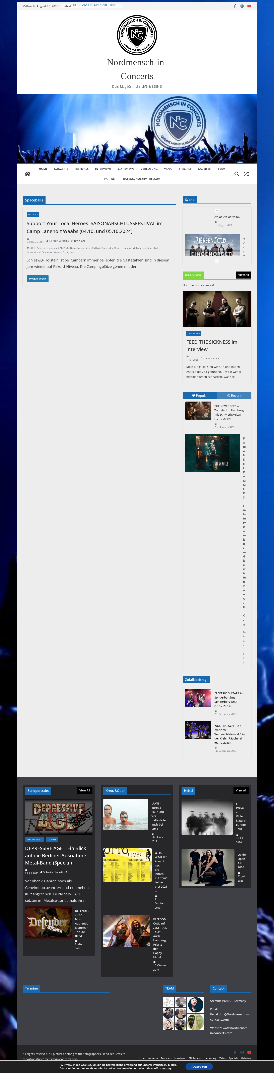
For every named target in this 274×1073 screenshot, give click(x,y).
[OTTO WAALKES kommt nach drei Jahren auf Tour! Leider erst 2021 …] (127, 880)
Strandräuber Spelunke (40, 252)
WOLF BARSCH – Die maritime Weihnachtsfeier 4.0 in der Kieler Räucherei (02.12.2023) (229, 734)
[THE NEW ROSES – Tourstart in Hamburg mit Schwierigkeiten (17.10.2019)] (198, 411)
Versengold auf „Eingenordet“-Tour (96, 6)
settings (167, 1068)
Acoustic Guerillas (47, 248)
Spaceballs (153, 248)
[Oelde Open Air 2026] (208, 867)
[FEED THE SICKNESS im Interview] (217, 309)
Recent (236, 395)
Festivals (82, 169)
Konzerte (61, 169)
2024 (33, 248)
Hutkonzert (129, 248)
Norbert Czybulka (59, 240)
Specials (185, 169)
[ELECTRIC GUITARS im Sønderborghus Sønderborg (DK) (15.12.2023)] (198, 704)
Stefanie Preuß (211, 358)
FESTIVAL (96, 248)
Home (43, 169)
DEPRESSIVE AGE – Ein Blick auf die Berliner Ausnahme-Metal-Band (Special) (56, 855)
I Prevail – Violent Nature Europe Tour (241, 816)
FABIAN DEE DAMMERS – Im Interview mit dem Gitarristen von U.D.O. (244, 528)
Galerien (204, 169)
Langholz (141, 248)
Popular (202, 395)
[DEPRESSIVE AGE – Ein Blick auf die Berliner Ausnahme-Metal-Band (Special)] (58, 817)
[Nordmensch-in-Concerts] (27, 174)
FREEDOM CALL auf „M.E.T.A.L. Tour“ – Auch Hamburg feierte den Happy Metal (160, 938)
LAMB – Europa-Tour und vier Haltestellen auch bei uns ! (159, 816)
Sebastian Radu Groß (55, 872)
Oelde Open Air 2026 (242, 861)
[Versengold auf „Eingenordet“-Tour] (212, 235)
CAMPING (63, 248)
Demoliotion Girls (80, 248)
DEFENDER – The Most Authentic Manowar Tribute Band (82, 923)
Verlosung (149, 169)
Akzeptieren (199, 1067)
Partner (110, 179)
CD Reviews (126, 169)
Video (168, 169)
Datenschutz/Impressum (141, 179)
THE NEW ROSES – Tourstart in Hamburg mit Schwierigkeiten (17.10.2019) (229, 412)
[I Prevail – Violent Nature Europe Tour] (207, 823)
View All (243, 275)
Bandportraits (35, 839)
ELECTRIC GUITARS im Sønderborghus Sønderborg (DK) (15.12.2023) (229, 699)
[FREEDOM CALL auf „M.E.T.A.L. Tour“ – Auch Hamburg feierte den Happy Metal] (126, 944)
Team (221, 169)
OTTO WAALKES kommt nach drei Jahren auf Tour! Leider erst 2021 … (161, 872)
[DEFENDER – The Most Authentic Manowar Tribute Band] (48, 929)
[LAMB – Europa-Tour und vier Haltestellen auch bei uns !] (125, 822)
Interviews (103, 169)
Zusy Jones (68, 252)
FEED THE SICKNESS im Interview (211, 345)
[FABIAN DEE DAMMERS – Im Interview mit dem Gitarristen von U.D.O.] (212, 453)
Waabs (57, 252)
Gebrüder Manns (111, 248)
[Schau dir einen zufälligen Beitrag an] (246, 174)
